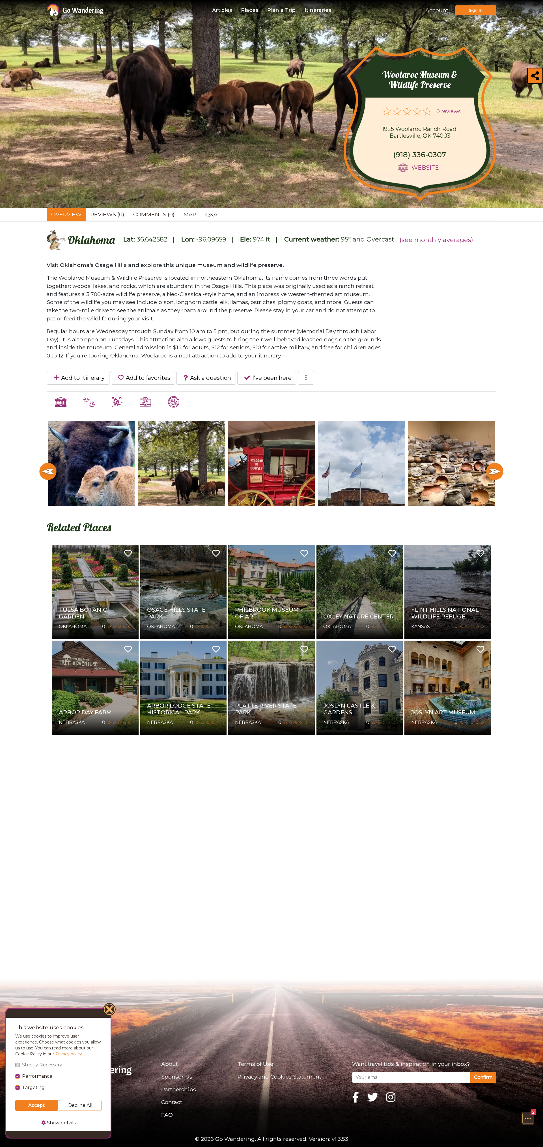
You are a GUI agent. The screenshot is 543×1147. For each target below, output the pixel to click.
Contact (171, 1102)
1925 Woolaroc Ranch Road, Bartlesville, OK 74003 (420, 132)
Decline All (80, 1105)
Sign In (475, 10)
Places (249, 10)
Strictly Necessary (42, 1065)
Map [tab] (190, 214)
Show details (61, 1123)
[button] (528, 1118)
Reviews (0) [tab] (107, 214)
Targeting (33, 1087)
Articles (222, 10)
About (169, 1063)
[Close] (110, 1010)
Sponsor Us (176, 1076)
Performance (37, 1076)
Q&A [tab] (211, 214)
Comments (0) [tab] (153, 214)
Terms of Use (255, 1063)
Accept (36, 1105)
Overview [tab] (66, 214)
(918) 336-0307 (419, 154)
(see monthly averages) (436, 240)
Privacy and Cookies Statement (279, 1076)
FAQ (167, 1114)
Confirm (483, 1077)
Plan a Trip (281, 10)
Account (436, 10)
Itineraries (318, 10)
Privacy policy (68, 1054)
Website (425, 167)
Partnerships (178, 1089)
